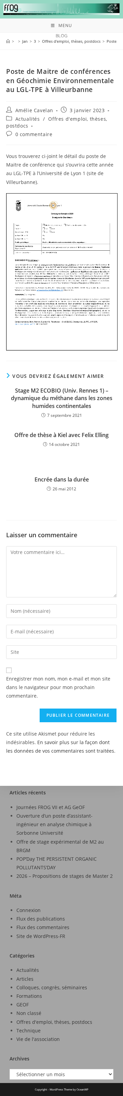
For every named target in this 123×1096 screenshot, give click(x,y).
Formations (29, 996)
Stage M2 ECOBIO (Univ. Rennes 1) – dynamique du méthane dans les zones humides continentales (61, 398)
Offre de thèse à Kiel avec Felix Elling (61, 435)
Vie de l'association (38, 1039)
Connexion (28, 910)
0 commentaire (34, 134)
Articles (24, 979)
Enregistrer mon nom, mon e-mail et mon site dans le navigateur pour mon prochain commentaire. (58, 687)
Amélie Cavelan (34, 110)
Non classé (28, 1013)
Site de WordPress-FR (40, 936)
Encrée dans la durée (62, 479)
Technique (28, 1030)
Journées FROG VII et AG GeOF (50, 807)
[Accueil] (8, 41)
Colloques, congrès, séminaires (51, 987)
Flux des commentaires (42, 927)
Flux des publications (40, 918)
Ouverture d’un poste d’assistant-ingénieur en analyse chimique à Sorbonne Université (54, 824)
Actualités (27, 119)
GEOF (22, 1004)
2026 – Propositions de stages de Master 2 (64, 876)
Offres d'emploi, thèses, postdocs (54, 1022)
